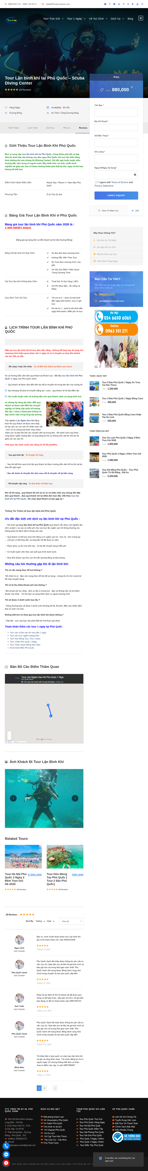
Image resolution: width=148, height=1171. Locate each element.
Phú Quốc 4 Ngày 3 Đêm (91, 1142)
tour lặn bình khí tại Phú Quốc (37, 154)
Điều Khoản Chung (124, 1130)
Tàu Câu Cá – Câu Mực (55, 1139)
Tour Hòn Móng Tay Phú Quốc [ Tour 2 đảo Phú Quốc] (57, 879)
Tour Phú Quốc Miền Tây (91, 1129)
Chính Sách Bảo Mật (125, 1126)
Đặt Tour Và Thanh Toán (126, 1123)
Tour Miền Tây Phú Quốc (91, 1145)
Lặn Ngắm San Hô (25, 420)
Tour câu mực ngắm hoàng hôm (24, 635)
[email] (105, 4)
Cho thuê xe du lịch (53, 1126)
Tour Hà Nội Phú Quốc (90, 1125)
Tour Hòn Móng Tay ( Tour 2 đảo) (25, 638)
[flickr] (114, 4)
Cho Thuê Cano (51, 1143)
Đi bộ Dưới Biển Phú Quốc (22, 648)
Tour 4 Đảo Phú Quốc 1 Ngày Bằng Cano (122, 398)
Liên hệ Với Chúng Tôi (125, 1117)
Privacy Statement (104, 186)
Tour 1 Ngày (74, 18)
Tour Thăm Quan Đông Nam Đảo (25, 645)
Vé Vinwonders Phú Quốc (56, 1120)
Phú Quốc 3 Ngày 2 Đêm (91, 1138)
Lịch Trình (33, 128)
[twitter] (133, 4)
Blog (130, 18)
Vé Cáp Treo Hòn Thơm (55, 1136)
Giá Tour (50, 128)
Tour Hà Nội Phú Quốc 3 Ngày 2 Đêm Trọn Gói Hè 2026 (16, 879)
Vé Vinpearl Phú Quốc (54, 1130)
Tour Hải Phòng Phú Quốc (91, 1132)
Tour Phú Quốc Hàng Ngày (92, 1122)
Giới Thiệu (14, 128)
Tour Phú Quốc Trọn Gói (90, 1119)
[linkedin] (119, 4)
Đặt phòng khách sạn (54, 1117)
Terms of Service (119, 182)
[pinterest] (123, 4)
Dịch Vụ (116, 18)
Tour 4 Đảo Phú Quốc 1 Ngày (23, 642)
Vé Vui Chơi (96, 18)
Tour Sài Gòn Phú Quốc (90, 1135)
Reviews (83, 128)
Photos (66, 128)
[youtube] (137, 4)
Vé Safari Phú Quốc (53, 1123)
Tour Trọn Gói (51, 18)
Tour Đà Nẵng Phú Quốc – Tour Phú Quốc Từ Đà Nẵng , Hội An (120, 471)
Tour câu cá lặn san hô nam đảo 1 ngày (28, 632)
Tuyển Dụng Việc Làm (125, 1120)
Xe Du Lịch (49, 1133)
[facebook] (109, 4)
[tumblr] (128, 4)
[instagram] (142, 4)
